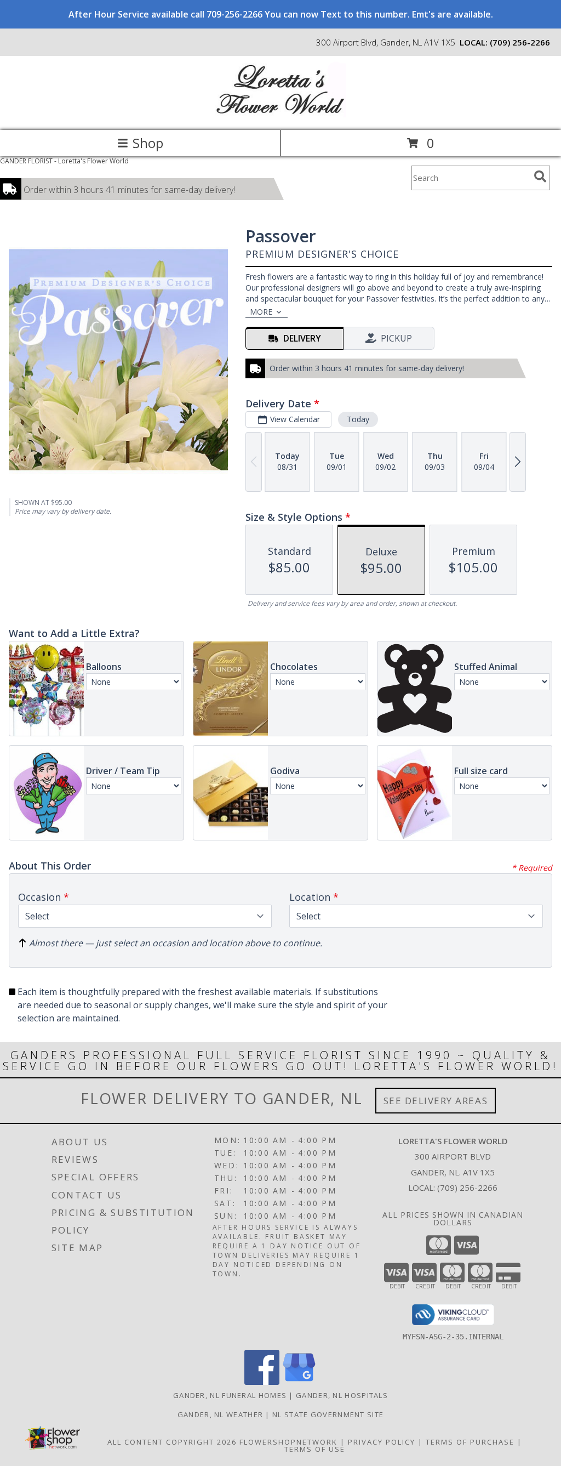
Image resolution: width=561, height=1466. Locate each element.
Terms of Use (314, 1449)
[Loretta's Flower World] (280, 114)
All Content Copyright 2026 (172, 1442)
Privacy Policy (381, 1442)
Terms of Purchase (470, 1442)
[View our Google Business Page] (299, 1382)
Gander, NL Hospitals (342, 1395)
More (261, 311)
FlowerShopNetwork (288, 1442)
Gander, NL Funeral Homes (230, 1395)
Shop (148, 143)
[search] (540, 176)
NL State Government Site (327, 1414)
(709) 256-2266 (520, 42)
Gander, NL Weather (220, 1414)
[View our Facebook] (261, 1382)
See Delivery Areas (435, 1100)
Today (358, 419)
